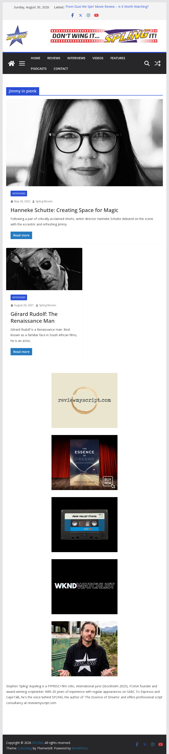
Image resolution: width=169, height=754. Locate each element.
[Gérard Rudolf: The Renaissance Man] (44, 269)
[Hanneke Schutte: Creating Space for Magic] (84, 142)
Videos (97, 58)
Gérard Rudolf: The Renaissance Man (34, 317)
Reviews (53, 58)
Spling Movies (44, 201)
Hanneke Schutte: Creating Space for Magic (64, 210)
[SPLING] (11, 63)
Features (117, 58)
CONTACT (61, 68)
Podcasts (39, 68)
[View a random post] (157, 63)
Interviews (76, 58)
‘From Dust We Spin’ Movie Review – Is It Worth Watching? (107, 7)
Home (35, 58)
